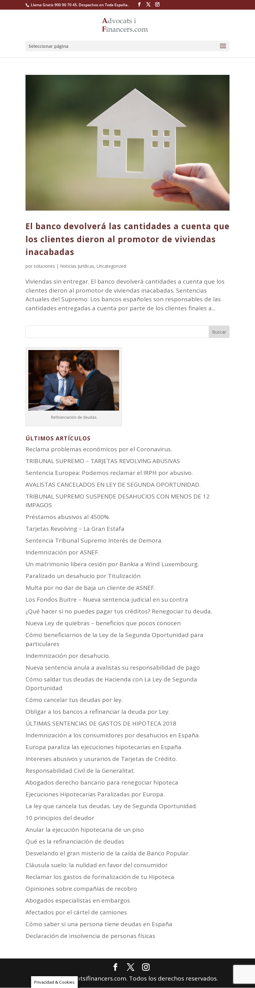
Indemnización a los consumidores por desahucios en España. (113, 735)
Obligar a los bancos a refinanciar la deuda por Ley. (98, 712)
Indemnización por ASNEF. (62, 552)
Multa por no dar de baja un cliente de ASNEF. (90, 588)
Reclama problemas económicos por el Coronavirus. (99, 449)
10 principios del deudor (60, 818)
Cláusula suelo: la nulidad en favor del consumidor (97, 865)
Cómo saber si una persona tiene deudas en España (99, 924)
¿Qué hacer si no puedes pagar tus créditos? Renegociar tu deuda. (119, 611)
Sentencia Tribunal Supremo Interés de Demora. (94, 540)
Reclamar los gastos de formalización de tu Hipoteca (100, 877)
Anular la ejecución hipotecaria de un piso (85, 830)
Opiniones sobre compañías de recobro (81, 889)
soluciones (44, 266)
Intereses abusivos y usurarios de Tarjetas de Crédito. (101, 759)
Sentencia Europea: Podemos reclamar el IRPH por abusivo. (109, 473)
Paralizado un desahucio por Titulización (83, 576)
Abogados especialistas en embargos (78, 900)
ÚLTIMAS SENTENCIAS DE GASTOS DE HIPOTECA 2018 (101, 723)
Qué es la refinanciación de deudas (75, 841)
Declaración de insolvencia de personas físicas (90, 936)
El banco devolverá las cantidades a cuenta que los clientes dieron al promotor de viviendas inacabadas (128, 239)
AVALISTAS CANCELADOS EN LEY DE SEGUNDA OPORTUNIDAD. (113, 484)
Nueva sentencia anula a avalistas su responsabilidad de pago (113, 667)
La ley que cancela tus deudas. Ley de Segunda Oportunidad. (111, 806)
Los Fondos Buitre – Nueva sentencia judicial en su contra (107, 599)
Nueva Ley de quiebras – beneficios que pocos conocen (103, 623)
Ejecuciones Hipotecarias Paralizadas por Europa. (95, 794)
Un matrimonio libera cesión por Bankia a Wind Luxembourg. (112, 564)
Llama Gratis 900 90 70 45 (54, 4)
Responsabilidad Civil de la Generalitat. (80, 771)
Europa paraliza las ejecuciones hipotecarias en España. (104, 747)
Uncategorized (111, 266)
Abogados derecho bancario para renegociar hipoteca (102, 782)
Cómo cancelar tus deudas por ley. (74, 700)
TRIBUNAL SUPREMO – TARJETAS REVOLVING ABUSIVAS (103, 461)
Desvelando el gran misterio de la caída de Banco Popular (107, 853)
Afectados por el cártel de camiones (76, 912)
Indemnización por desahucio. (68, 656)
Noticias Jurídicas (77, 266)
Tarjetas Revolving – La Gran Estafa (75, 529)
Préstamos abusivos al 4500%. (68, 517)
